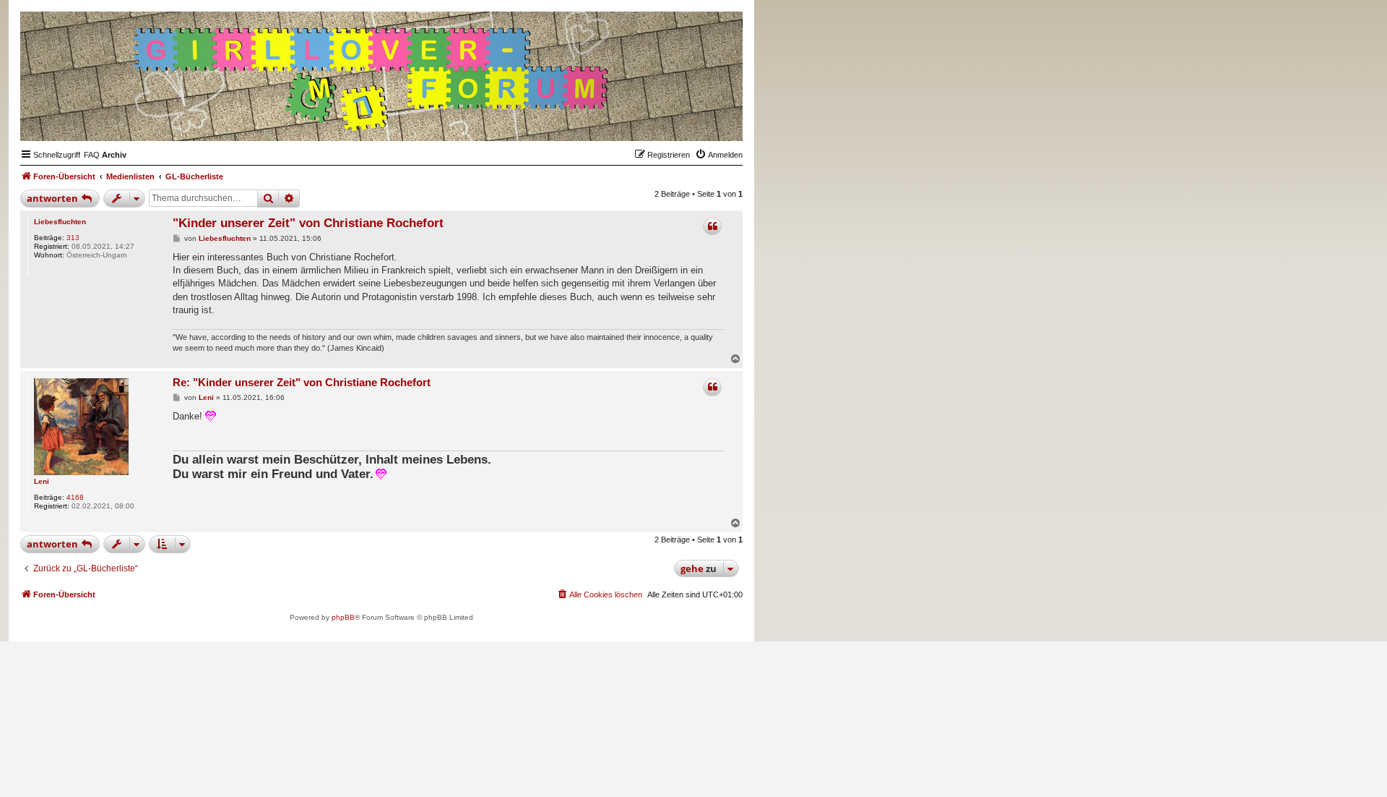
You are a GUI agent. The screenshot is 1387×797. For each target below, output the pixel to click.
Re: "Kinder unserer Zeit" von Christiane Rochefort (302, 382)
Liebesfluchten (60, 222)
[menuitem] (92, 154)
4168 (75, 497)
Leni (41, 481)
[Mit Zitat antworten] (712, 226)
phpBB (343, 617)
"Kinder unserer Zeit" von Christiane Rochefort (308, 223)
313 (72, 238)
